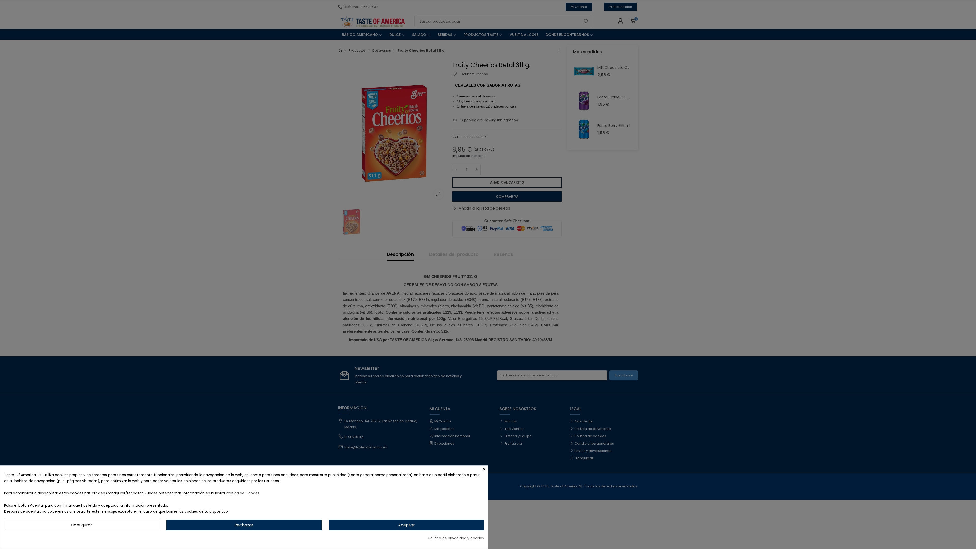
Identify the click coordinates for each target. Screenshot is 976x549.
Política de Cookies (243, 493)
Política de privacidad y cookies (456, 538)
